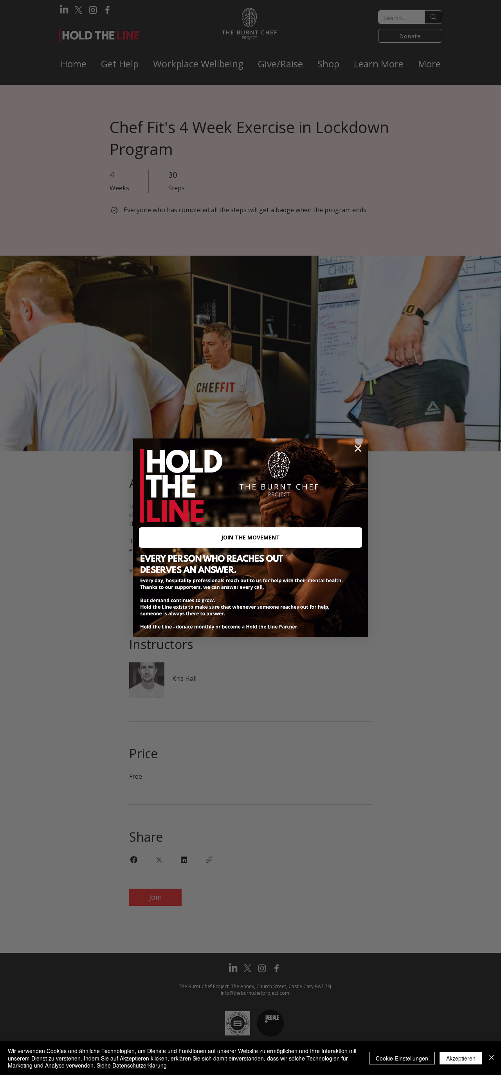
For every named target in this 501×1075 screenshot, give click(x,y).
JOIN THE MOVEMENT (250, 537)
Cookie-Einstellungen (402, 1058)
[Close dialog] (358, 448)
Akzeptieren (461, 1058)
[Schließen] (491, 1058)
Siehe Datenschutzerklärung (132, 1065)
